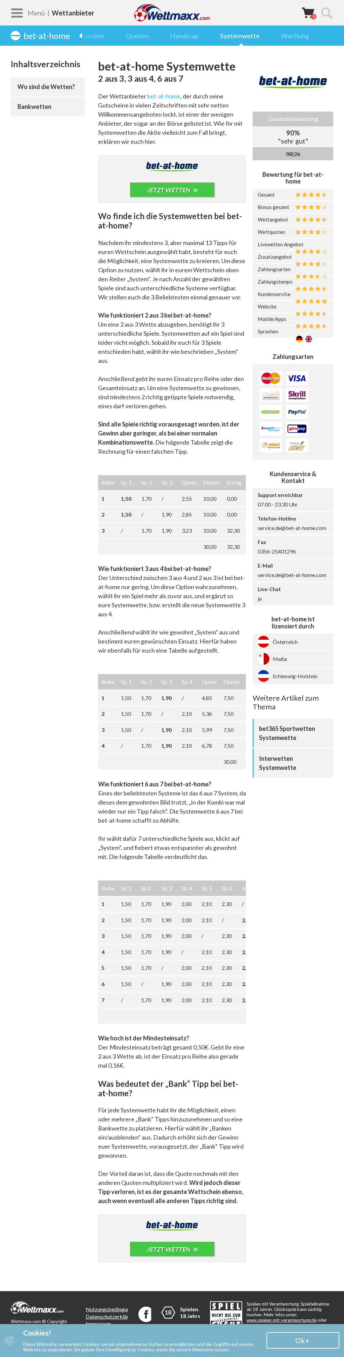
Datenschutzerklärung (111, 1316)
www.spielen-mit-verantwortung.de (281, 1320)
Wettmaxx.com (172, 12)
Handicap (184, 36)
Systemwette (240, 36)
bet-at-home (163, 96)
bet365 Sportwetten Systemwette (287, 733)
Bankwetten (34, 106)
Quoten (137, 36)
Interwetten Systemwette (277, 763)
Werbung (295, 36)
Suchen (326, 12)
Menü (36, 13)
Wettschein (308, 12)
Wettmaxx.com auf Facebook (146, 1314)
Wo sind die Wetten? (46, 86)
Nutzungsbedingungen (112, 1309)
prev (84, 36)
